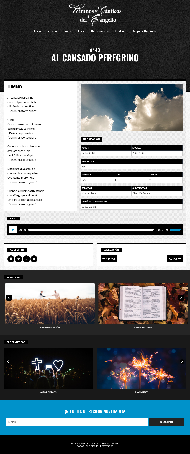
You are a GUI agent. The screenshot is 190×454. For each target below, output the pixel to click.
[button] (109, 258)
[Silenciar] (166, 229)
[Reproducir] (13, 229)
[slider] (175, 230)
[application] (95, 229)
